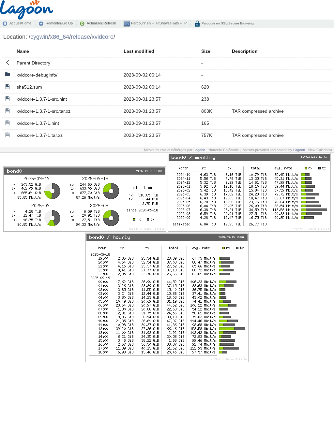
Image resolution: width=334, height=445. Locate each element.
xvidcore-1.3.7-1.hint (38, 123)
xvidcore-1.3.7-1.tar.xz (40, 135)
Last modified (139, 51)
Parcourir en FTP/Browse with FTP (158, 23)
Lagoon (199, 150)
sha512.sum (29, 87)
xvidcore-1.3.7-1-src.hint (42, 99)
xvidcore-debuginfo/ (37, 75)
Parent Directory (33, 62)
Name (23, 51)
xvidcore (103, 36)
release (80, 36)
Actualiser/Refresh (101, 23)
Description (245, 51)
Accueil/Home (20, 23)
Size (205, 51)
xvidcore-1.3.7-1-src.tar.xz (43, 111)
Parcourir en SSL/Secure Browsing (227, 23)
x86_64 (59, 36)
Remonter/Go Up (59, 23)
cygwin (39, 36)
